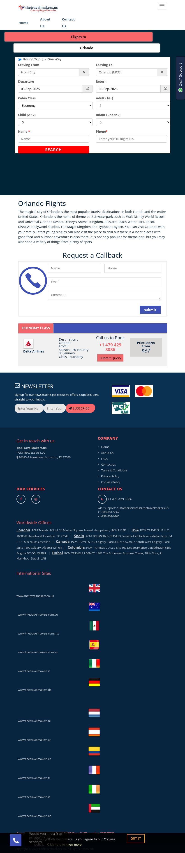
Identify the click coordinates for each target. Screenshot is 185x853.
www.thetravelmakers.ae (33, 816)
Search (53, 149)
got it (136, 838)
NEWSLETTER (36, 386)
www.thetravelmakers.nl (33, 721)
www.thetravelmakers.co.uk (35, 596)
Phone (102, 131)
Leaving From (28, 65)
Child (27, 115)
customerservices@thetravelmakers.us (142, 508)
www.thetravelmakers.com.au (37, 614)
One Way (53, 59)
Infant (108, 115)
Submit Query (110, 358)
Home (23, 22)
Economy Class (36, 328)
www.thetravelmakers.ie (33, 797)
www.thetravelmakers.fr (33, 778)
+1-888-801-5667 (108, 512)
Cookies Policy (110, 482)
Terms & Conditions (114, 470)
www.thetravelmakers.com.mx (37, 633)
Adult (104, 98)
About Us (45, 22)
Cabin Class (27, 98)
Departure (26, 81)
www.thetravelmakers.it (33, 671)
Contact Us (68, 22)
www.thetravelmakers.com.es (37, 652)
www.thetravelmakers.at (33, 740)
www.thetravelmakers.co (33, 759)
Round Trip (31, 59)
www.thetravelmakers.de (33, 690)
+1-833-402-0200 (108, 516)
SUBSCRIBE (80, 408)
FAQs (104, 459)
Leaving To (104, 65)
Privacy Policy (110, 476)
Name (24, 131)
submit (150, 309)
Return (101, 81)
